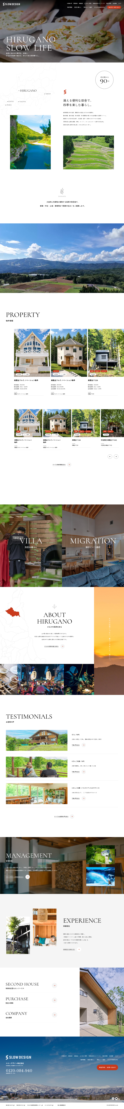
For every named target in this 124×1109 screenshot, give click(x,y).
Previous (13, 429)
